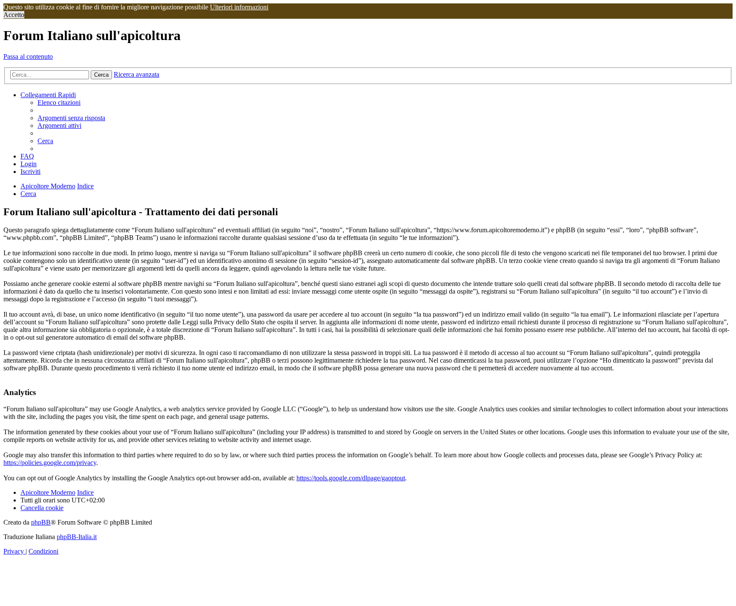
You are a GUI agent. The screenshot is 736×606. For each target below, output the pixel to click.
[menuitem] (58, 102)
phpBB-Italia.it (77, 536)
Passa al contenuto (28, 56)
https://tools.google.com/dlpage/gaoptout (350, 478)
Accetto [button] (13, 14)
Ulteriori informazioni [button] (239, 7)
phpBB (41, 522)
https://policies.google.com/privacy (49, 462)
